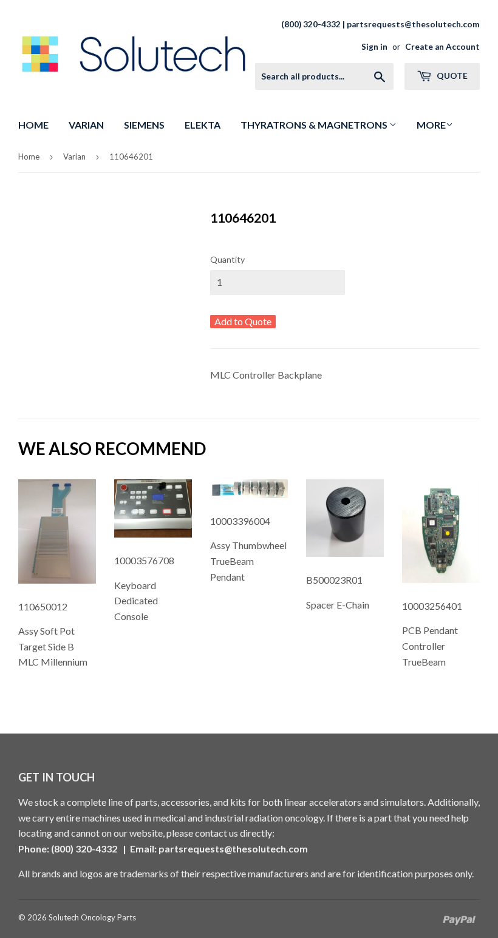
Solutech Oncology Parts (92, 917)
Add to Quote (242, 321)
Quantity (227, 259)
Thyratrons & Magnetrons (314, 124)
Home (33, 124)
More (431, 124)
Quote (451, 75)
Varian (86, 124)
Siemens (144, 124)
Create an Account (442, 47)
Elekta (202, 124)
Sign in (374, 47)
